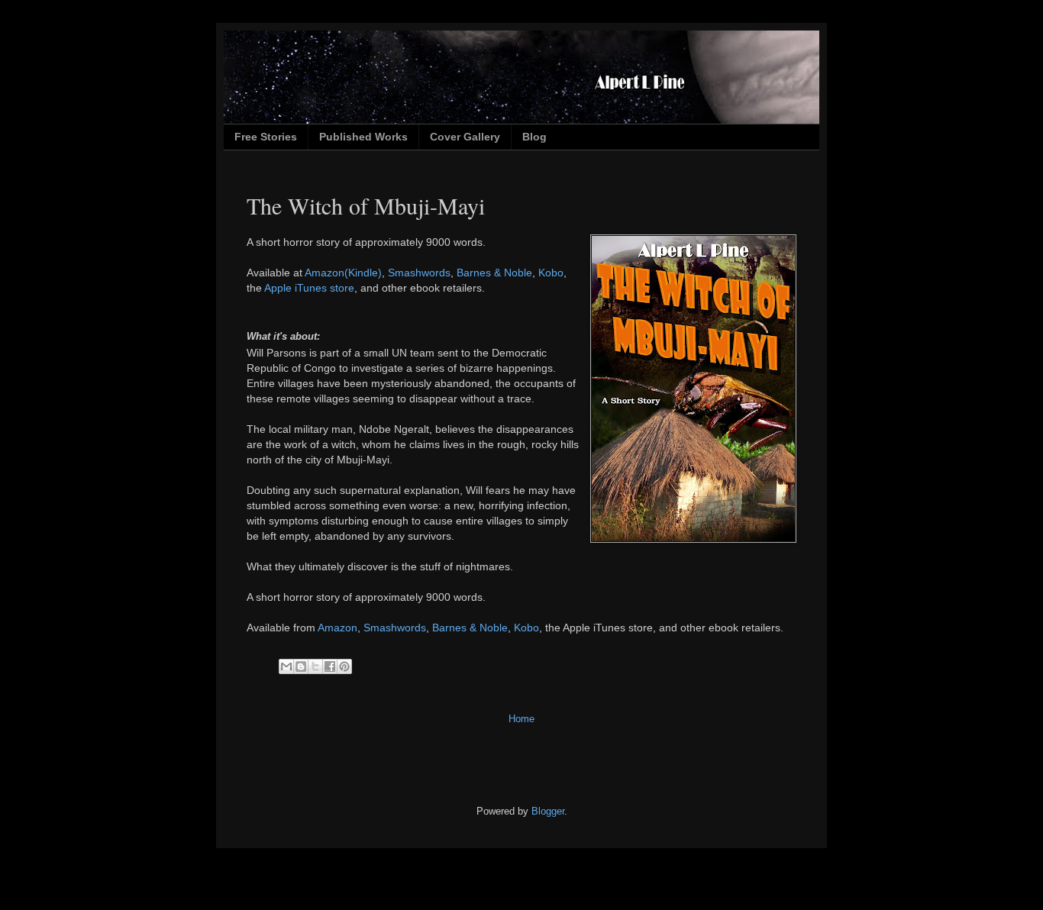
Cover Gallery (465, 137)
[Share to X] (315, 666)
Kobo (550, 272)
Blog (534, 137)
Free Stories (265, 137)
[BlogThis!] (300, 666)
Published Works (363, 137)
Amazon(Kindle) (343, 272)
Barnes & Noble (494, 272)
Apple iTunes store (309, 288)
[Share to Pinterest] (344, 666)
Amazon (337, 627)
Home (521, 718)
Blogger (547, 811)
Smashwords (419, 272)
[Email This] (286, 666)
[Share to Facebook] (329, 666)
